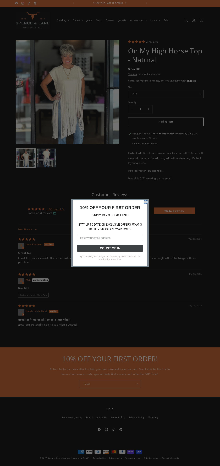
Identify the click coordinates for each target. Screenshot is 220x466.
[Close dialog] (145, 202)
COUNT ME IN (110, 248)
